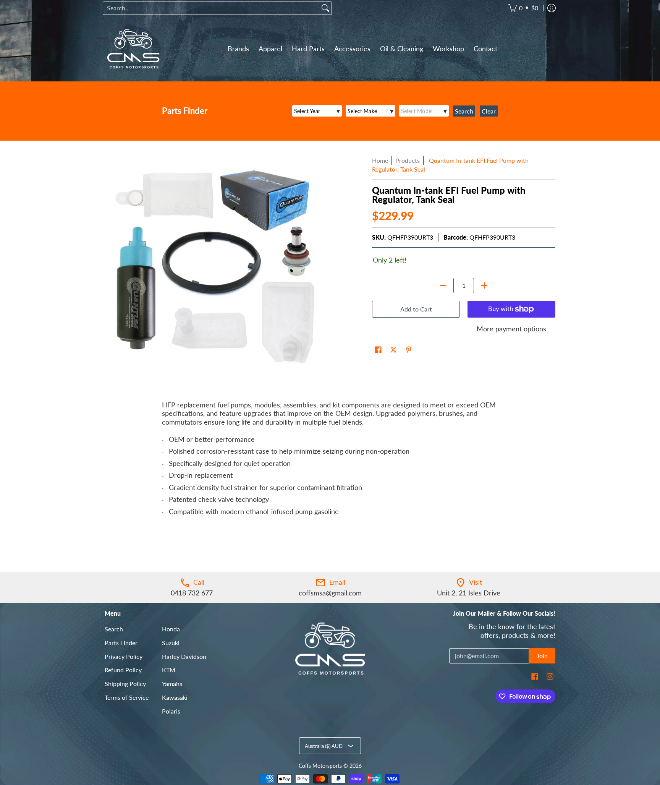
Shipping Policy (125, 683)
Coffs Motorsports (320, 766)
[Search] (325, 8)
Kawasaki (175, 697)
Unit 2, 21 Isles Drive (468, 593)
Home (380, 160)
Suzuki (171, 642)
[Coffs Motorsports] (133, 48)
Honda (171, 629)
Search (114, 629)
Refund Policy (123, 669)
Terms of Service (127, 697)
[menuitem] (523, 8)
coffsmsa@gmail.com (330, 593)
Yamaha (172, 683)
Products (407, 160)
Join (542, 655)
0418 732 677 (192, 593)
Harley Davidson (184, 656)
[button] (378, 350)
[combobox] (211, 8)
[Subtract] (443, 285)
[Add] (484, 285)
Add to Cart (416, 309)
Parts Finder (121, 642)
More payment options (511, 328)
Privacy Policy (123, 656)
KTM (168, 669)
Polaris (171, 711)
